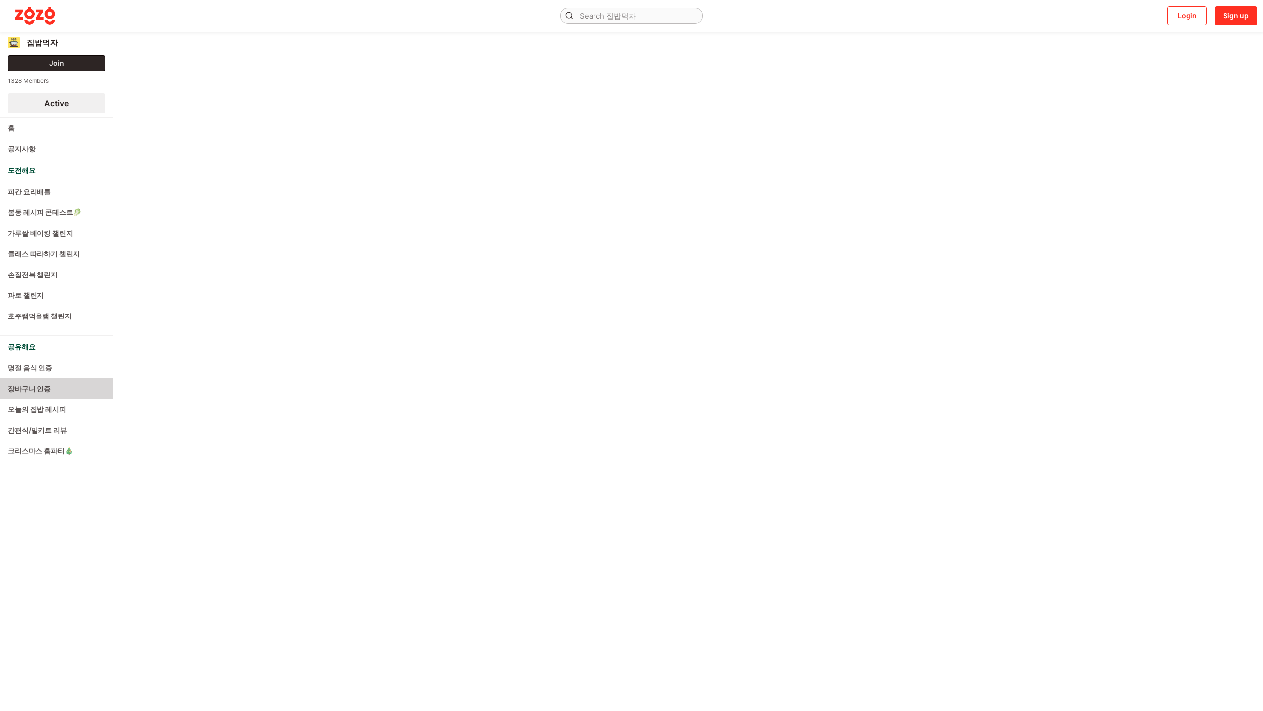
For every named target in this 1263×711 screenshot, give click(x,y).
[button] (569, 15)
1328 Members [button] (28, 80)
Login (1187, 15)
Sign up (1236, 15)
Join (56, 63)
